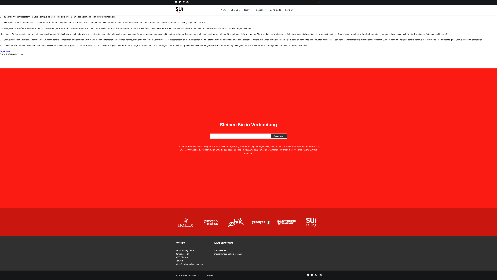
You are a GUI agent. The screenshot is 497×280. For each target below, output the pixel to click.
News (223, 10)
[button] (176, 2)
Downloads (275, 10)
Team (246, 10)
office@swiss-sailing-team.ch (189, 264)
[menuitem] (320, 2)
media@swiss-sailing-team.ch (228, 254)
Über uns (235, 10)
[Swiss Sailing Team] (179, 10)
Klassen (259, 10)
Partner (289, 10)
